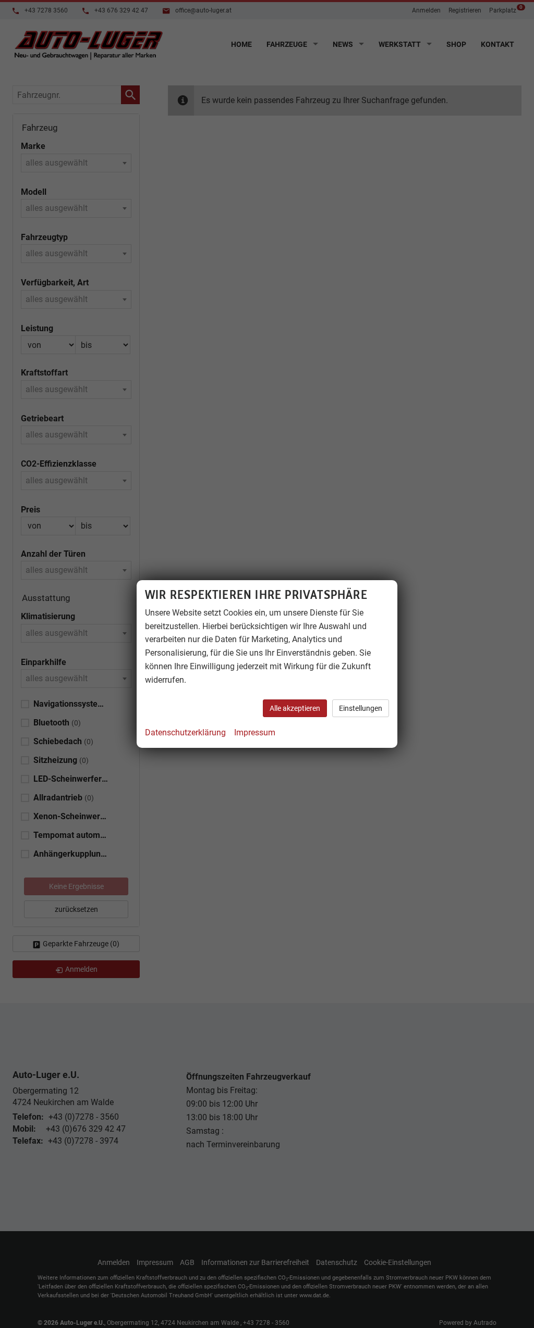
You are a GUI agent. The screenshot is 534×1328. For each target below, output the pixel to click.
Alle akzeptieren (295, 708)
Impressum (254, 732)
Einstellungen (360, 708)
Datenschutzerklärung (185, 732)
